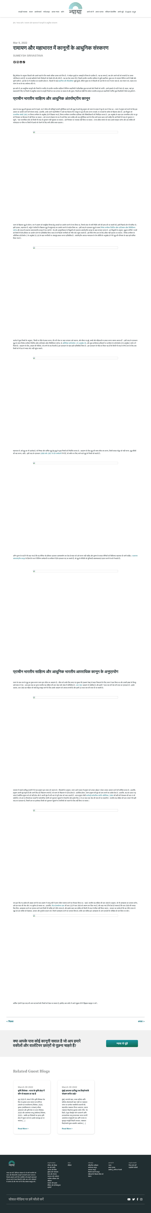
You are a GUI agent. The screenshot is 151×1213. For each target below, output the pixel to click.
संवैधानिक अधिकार (93, 1165)
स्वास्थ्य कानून (92, 1170)
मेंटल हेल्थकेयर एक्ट (58, 906)
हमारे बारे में (90, 12)
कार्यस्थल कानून (92, 1167)
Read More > (23, 1129)
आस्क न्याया (55, 12)
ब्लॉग (62, 12)
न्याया (109, 1165)
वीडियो (69, 1165)
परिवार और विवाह (52, 1165)
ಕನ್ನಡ (134, 12)
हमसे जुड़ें (121, 12)
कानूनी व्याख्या (22, 12)
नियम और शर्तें (132, 1165)
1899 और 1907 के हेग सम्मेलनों (50, 453)
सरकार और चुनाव (52, 1183)
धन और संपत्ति (51, 1167)
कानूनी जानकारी (132, 1163)
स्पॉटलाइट (46, 12)
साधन (31, 12)
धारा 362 (79, 685)
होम (14, 23)
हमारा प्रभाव (99, 12)
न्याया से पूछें (122, 1043)
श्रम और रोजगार (52, 1174)
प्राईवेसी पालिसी (133, 1167)
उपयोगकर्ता (37, 12)
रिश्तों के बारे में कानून (94, 1172)
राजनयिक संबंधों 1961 (20, 115)
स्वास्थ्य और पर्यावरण (53, 1176)
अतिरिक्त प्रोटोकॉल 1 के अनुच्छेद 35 (74, 343)
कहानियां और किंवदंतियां (65, 81)
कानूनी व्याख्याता (51, 1163)
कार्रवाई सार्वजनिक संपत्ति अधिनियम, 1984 (99, 795)
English (128, 12)
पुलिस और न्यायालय (53, 1172)
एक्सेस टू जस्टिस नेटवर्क (115, 1170)
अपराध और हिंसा (52, 1170)
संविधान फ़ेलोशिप (110, 12)
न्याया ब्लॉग (20, 23)
